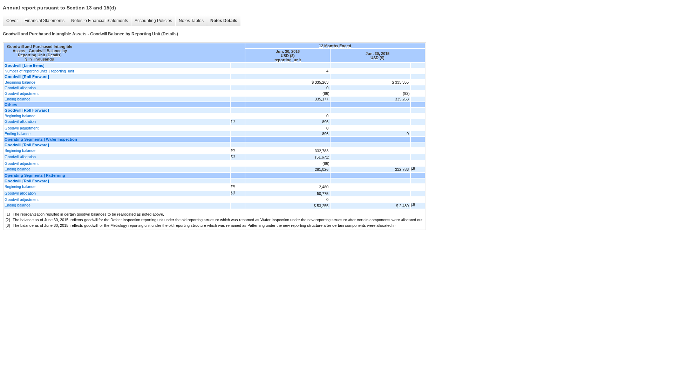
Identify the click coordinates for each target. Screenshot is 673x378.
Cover (12, 20)
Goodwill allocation (20, 88)
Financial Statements (44, 20)
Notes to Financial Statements (99, 20)
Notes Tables (191, 20)
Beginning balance (20, 82)
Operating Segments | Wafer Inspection (41, 139)
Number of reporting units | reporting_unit (39, 71)
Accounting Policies (153, 20)
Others (11, 105)
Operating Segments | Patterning (35, 175)
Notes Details (223, 20)
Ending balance (17, 99)
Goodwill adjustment (22, 93)
